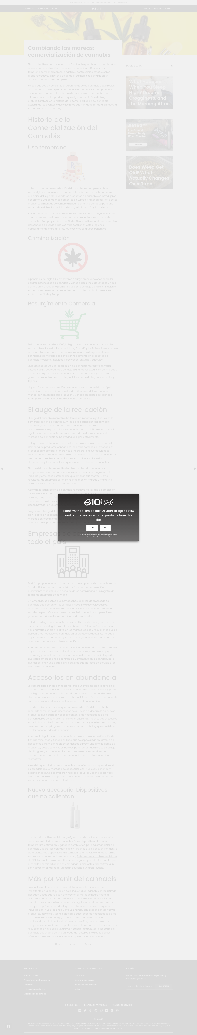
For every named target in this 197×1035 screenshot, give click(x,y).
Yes (92, 527)
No (105, 527)
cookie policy (106, 536)
